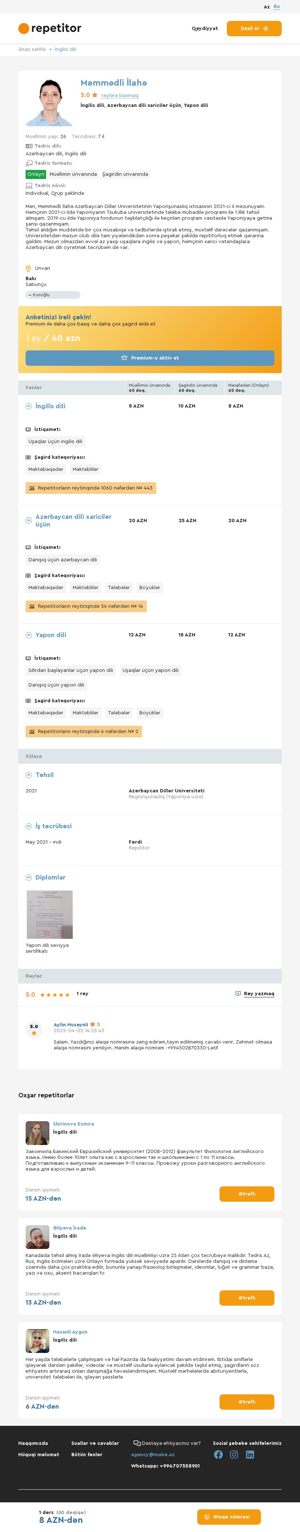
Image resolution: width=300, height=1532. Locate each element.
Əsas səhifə (32, 49)
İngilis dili (65, 49)
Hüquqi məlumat (38, 1454)
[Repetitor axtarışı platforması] (50, 28)
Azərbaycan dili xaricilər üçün (144, 105)
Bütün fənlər (86, 1454)
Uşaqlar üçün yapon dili (151, 670)
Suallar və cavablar (95, 1443)
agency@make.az (153, 1454)
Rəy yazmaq (259, 993)
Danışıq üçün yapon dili (56, 685)
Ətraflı (247, 1194)
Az (267, 7)
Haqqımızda (33, 1443)
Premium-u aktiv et (155, 358)
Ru (277, 6)
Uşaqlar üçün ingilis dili (55, 441)
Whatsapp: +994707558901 (165, 1466)
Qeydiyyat (205, 28)
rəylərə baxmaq (119, 95)
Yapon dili (196, 105)
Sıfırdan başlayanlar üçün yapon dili (71, 670)
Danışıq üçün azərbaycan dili (63, 559)
